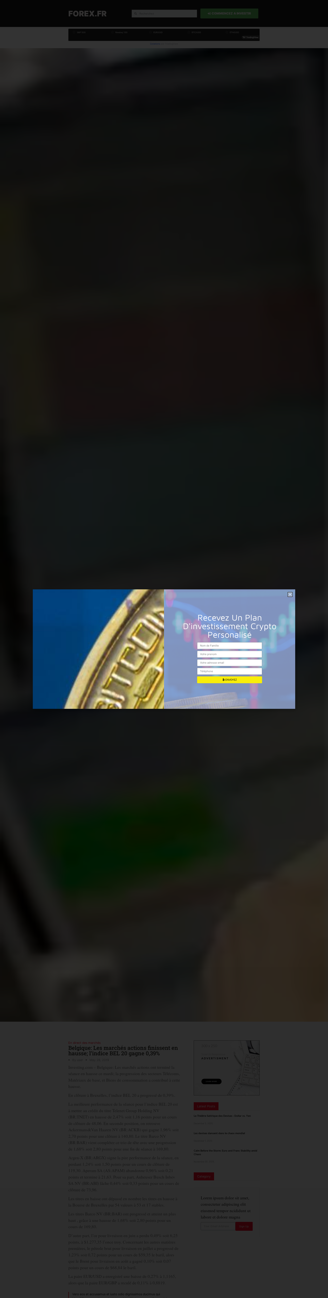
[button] (290, 594)
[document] (164, 649)
